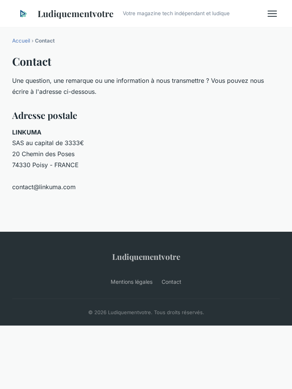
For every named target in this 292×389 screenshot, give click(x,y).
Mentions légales (131, 281)
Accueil (21, 41)
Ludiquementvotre (76, 13)
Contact (171, 281)
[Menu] (272, 14)
